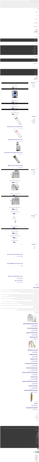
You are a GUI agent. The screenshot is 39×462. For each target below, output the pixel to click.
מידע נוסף (13, 114)
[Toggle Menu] (38, 80)
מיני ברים (37, 81)
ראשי (38, 285)
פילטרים (37, 115)
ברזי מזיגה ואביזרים (36, 214)
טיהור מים (37, 168)
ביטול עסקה (36, 284)
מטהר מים (38, 433)
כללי (38, 431)
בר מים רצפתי (37, 435)
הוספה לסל (13, 102)
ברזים (38, 436)
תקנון (37, 283)
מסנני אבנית (38, 434)
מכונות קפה (38, 432)
